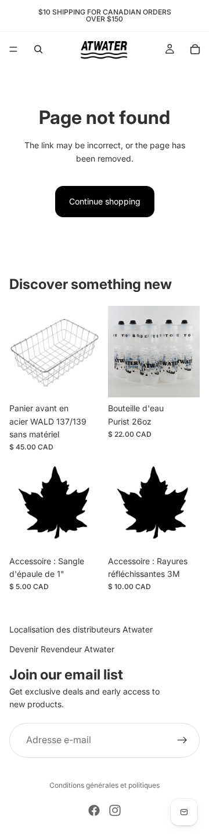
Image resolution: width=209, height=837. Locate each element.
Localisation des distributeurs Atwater (81, 629)
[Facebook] (94, 810)
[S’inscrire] (182, 740)
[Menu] (13, 49)
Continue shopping (104, 201)
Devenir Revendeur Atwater (61, 649)
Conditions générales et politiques (104, 785)
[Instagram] (115, 810)
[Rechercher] (38, 49)
